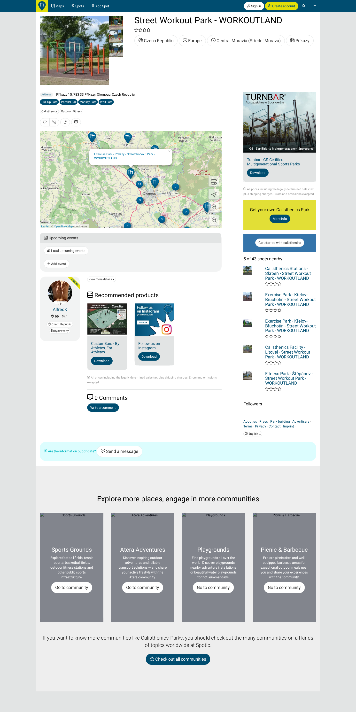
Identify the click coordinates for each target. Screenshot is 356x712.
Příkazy (302, 40)
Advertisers (300, 421)
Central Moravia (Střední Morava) (248, 40)
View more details (101, 279)
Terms (248, 426)
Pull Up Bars (49, 102)
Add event (58, 264)
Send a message (121, 451)
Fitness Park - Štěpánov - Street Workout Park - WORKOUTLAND (289, 378)
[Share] (65, 122)
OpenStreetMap (63, 226)
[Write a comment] (76, 122)
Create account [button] (283, 6)
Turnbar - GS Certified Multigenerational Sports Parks (273, 161)
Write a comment (103, 408)
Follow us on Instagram (149, 345)
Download (101, 361)
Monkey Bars (88, 102)
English (253, 433)
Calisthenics (49, 111)
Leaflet (45, 226)
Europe (194, 40)
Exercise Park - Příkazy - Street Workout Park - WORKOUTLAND (124, 156)
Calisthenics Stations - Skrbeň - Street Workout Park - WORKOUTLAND (288, 273)
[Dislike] (54, 122)
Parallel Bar (68, 102)
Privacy (260, 426)
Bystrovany (61, 331)
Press (263, 421)
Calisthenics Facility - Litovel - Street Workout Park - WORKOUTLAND (287, 352)
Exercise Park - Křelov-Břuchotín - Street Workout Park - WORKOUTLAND (290, 299)
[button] (214, 207)
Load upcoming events (67, 251)
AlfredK (60, 309)
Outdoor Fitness (71, 111)
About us (250, 421)
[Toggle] (214, 181)
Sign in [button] (255, 6)
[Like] (45, 122)
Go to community (71, 587)
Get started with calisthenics (279, 243)
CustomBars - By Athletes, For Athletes (105, 347)
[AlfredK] (60, 292)
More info (280, 219)
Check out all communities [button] (180, 659)
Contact (275, 426)
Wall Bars (106, 102)
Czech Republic (158, 40)
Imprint (288, 426)
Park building (280, 421)
